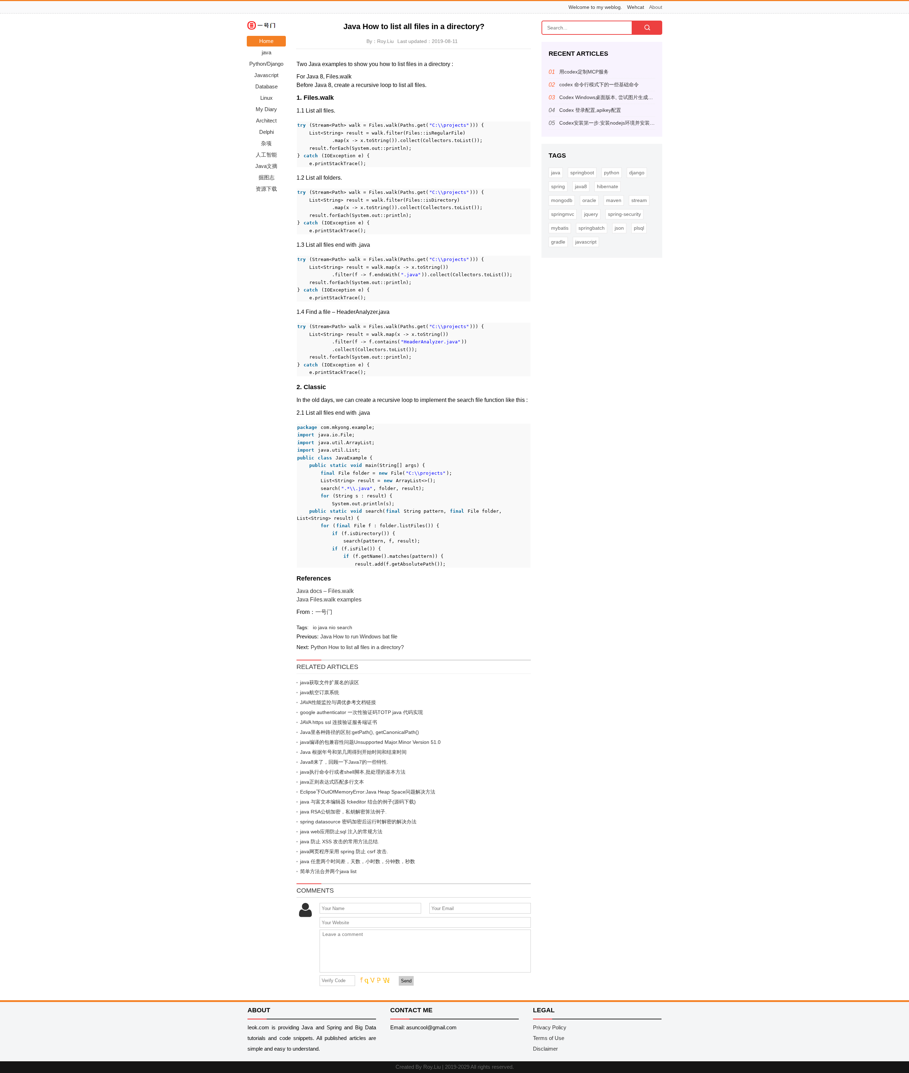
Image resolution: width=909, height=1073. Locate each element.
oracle (589, 200)
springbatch (591, 228)
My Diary (266, 109)
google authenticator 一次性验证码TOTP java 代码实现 (361, 712)
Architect (266, 121)
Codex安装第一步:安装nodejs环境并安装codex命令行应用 (623, 123)
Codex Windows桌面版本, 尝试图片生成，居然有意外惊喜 (623, 97)
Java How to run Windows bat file (358, 636)
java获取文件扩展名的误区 (329, 682)
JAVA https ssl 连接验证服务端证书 (338, 722)
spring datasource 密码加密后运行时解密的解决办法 (358, 821)
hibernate (607, 186)
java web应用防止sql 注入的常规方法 (341, 831)
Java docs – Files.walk (325, 591)
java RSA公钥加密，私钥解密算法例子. (343, 812)
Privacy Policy (549, 1027)
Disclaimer (545, 1049)
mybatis (559, 228)
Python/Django (266, 64)
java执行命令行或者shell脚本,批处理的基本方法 (352, 772)
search (344, 627)
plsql (639, 228)
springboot (582, 172)
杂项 (266, 143)
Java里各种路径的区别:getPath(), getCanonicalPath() (359, 732)
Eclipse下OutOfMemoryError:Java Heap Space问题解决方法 (367, 792)
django (636, 172)
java (266, 52)
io (315, 627)
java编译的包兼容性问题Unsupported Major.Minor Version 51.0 (370, 742)
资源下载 (266, 189)
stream (639, 200)
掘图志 (266, 177)
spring (558, 186)
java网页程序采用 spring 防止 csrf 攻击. (344, 851)
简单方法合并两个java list (328, 871)
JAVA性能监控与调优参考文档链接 (338, 702)
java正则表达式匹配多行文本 (332, 782)
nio (332, 627)
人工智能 (266, 155)
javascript (586, 242)
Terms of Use (548, 1038)
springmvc (562, 214)
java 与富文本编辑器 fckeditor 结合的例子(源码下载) (358, 802)
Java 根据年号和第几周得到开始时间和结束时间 (353, 752)
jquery (591, 214)
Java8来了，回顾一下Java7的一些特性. (344, 762)
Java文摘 (266, 166)
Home (266, 41)
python (611, 172)
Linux (266, 98)
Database (266, 86)
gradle (558, 242)
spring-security (624, 214)
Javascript (266, 75)
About (655, 7)
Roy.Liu (432, 1067)
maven (613, 200)
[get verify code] (374, 980)
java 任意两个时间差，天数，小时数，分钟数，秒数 (357, 861)
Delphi (266, 132)
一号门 (323, 612)
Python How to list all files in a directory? (357, 647)
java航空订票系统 (319, 692)
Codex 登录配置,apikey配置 (590, 110)
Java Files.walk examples (328, 600)
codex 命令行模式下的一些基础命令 (599, 84)
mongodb (561, 200)
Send (406, 981)
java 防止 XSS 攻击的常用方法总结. (339, 841)
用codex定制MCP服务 (584, 72)
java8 (581, 186)
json (619, 228)
